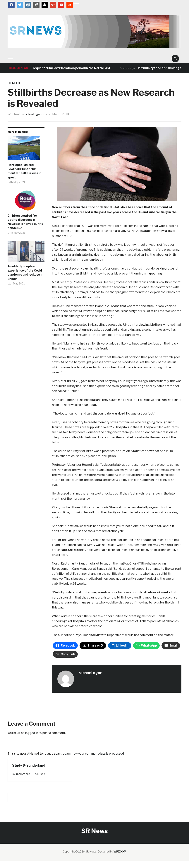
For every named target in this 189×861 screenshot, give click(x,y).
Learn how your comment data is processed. (93, 753)
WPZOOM (120, 851)
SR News (94, 831)
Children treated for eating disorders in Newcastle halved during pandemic (25, 222)
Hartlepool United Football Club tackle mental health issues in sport (24, 171)
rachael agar (32, 114)
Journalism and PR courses (28, 773)
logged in (31, 733)
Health (14, 83)
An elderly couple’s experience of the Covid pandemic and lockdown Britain (25, 272)
